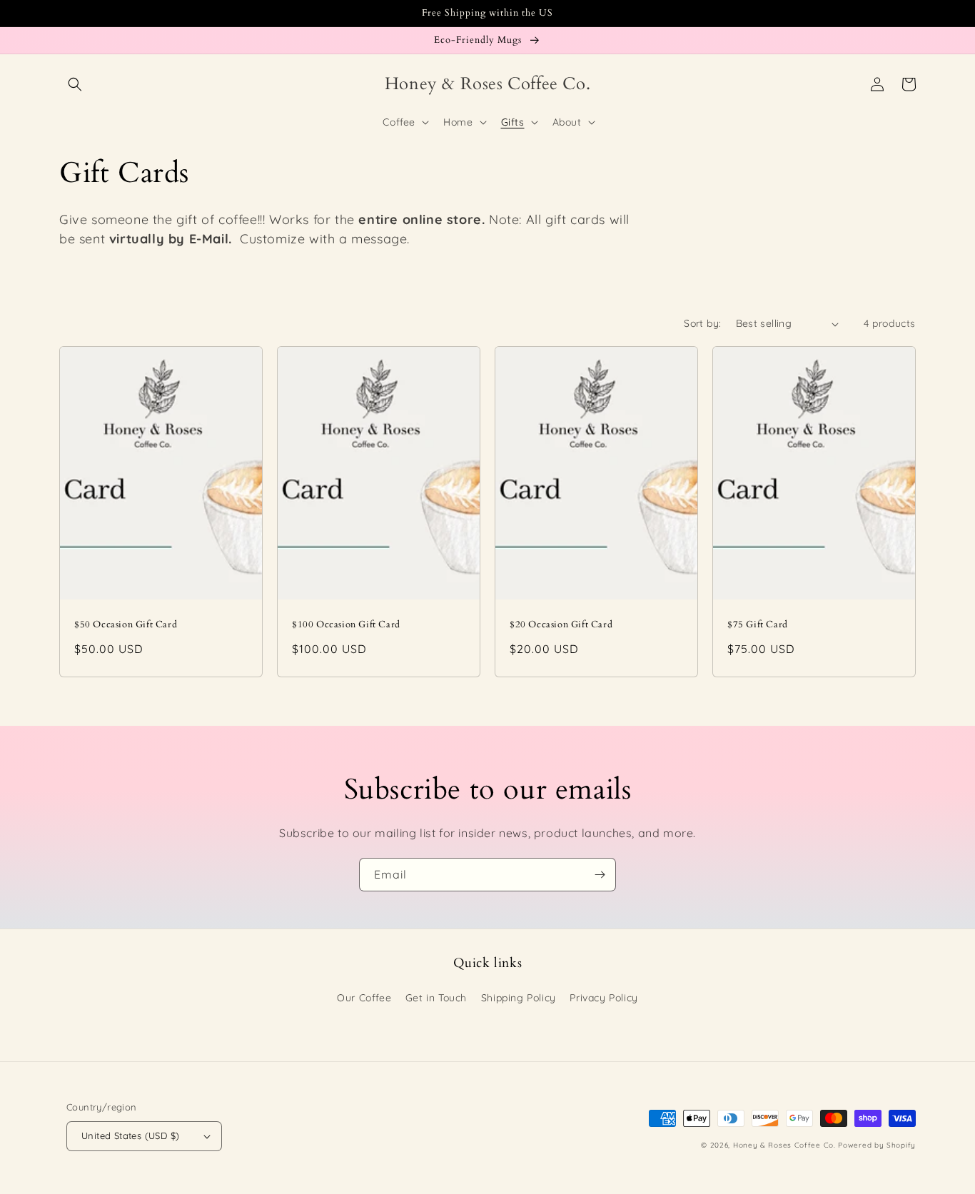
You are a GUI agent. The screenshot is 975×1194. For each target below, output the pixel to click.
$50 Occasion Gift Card (125, 625)
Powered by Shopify (877, 1145)
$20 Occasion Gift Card (561, 625)
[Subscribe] (599, 874)
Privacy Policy (603, 997)
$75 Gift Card (757, 625)
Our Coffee (364, 997)
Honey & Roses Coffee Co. (784, 1145)
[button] (75, 84)
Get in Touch (436, 997)
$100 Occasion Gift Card (346, 625)
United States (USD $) (130, 1135)
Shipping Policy (518, 997)
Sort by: (702, 323)
